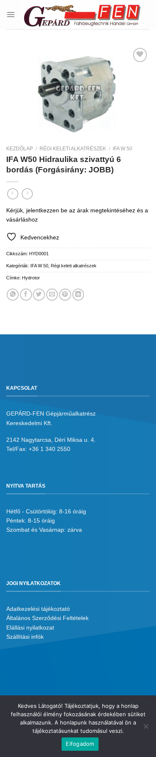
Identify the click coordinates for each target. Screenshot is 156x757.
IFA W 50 (122, 149)
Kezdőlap (19, 149)
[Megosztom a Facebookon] (26, 295)
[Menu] (10, 14)
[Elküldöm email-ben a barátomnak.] (52, 295)
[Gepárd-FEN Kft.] (82, 14)
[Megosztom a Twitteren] (39, 295)
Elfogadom (80, 743)
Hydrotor (31, 277)
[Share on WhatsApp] (13, 295)
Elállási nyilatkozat (30, 627)
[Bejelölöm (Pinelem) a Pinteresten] (65, 295)
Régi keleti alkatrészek (73, 149)
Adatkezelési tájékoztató (38, 608)
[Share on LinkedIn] (78, 295)
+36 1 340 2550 (49, 449)
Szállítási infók (25, 636)
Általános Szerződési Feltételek (47, 618)
